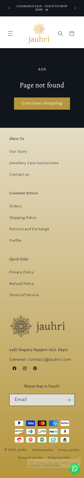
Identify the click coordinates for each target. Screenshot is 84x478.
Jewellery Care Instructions (34, 163)
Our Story (18, 151)
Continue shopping (42, 103)
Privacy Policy (21, 272)
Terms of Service (24, 295)
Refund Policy (21, 283)
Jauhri (22, 450)
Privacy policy (69, 450)
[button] (10, 33)
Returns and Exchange (29, 229)
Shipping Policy (23, 217)
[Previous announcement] (9, 8)
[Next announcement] (75, 8)
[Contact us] (74, 468)
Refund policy (42, 450)
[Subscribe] (68, 400)
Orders (15, 206)
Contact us (19, 174)
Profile (15, 240)
